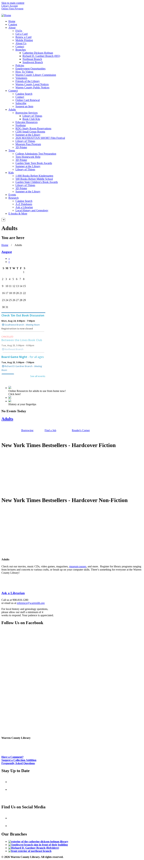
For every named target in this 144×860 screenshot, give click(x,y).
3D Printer (21, 147)
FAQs (18, 30)
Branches (20, 49)
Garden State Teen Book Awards (33, 163)
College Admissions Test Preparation (35, 153)
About (11, 27)
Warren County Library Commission (35, 74)
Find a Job (50, 430)
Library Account (9, 6)
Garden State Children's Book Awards (36, 182)
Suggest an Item (24, 106)
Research (13, 197)
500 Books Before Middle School (34, 178)
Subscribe (20, 103)
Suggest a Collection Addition (18, 760)
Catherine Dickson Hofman (37, 52)
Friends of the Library (27, 81)
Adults (12, 109)
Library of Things (32, 115)
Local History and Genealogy (31, 210)
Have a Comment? (12, 756)
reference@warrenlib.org (31, 603)
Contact (19, 46)
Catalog (12, 24)
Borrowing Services (26, 112)
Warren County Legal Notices (32, 84)
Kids (11, 172)
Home (11, 21)
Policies (19, 65)
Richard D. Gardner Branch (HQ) (41, 55)
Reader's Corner (81, 430)
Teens (11, 150)
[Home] (6, 15)
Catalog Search (23, 93)
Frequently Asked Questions (18, 763)
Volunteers (21, 78)
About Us (20, 43)
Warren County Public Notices (32, 87)
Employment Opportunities (30, 68)
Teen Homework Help (27, 156)
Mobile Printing (24, 40)
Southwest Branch (32, 62)
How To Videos (24, 71)
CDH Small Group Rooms (30, 131)
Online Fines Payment (12, 8)
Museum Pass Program (28, 144)
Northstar (20, 125)
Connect (13, 90)
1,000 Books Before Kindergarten (34, 175)
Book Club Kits (31, 119)
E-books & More (17, 213)
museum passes (77, 566)
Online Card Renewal (27, 100)
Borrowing (27, 430)
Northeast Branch (32, 59)
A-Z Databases (23, 204)
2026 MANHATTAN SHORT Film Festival (40, 137)
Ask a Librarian (24, 207)
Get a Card (21, 33)
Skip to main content (12, 2)
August (6, 252)
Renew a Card (23, 37)
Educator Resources (26, 122)
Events (12, 194)
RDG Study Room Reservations (33, 128)
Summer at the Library (27, 134)
